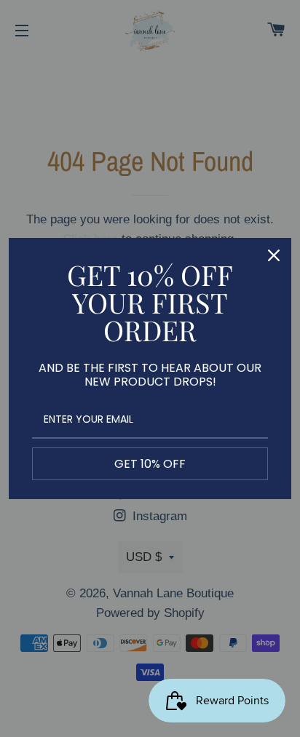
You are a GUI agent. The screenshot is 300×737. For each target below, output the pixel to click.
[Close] (273, 255)
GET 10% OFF (150, 463)
